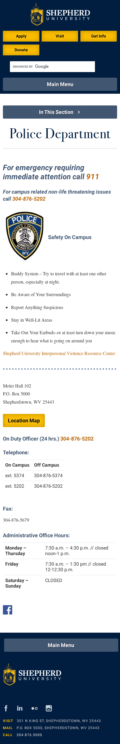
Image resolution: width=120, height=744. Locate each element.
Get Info (98, 36)
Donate (21, 49)
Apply (21, 36)
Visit (60, 36)
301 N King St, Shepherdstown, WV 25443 (59, 721)
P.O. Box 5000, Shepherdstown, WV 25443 (58, 728)
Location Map (24, 420)
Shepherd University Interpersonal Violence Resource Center (59, 353)
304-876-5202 (76, 439)
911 (92, 176)
